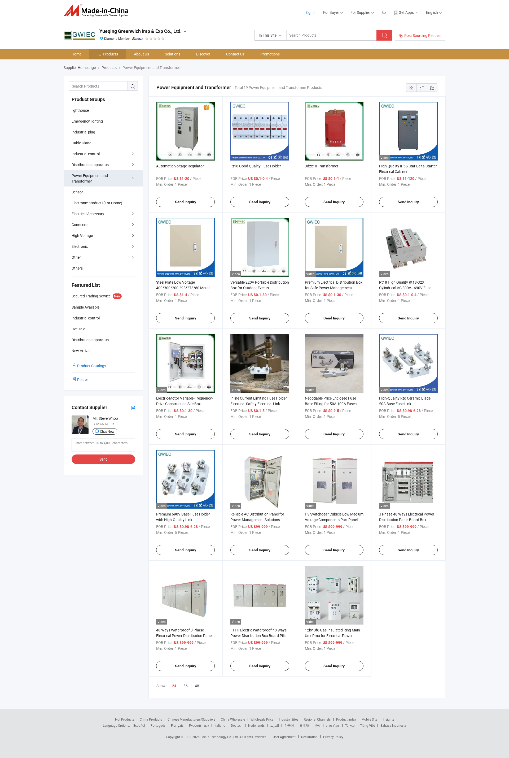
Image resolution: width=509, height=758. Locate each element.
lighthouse (80, 110)
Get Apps (406, 12)
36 (185, 685)
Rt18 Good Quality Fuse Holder (255, 165)
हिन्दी (318, 725)
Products (110, 54)
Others (77, 268)
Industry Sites (288, 719)
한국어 (289, 725)
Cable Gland (81, 142)
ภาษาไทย (333, 725)
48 (197, 685)
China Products (151, 719)
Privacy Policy (333, 737)
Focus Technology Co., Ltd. (219, 737)
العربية (274, 725)
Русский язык (199, 725)
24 (174, 686)
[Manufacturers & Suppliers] (98, 10)
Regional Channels (317, 719)
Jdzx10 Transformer (321, 165)
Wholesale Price (262, 719)
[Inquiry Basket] (384, 12)
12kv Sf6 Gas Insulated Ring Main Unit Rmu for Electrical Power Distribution (332, 635)
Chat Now (107, 431)
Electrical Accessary (88, 213)
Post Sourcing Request (423, 35)
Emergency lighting (87, 121)
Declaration (309, 737)
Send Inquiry (185, 202)
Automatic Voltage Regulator (180, 165)
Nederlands (256, 725)
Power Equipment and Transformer (90, 178)
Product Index (346, 719)
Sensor (77, 191)
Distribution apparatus (90, 164)
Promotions (270, 54)
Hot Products (124, 719)
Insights (388, 719)
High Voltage (82, 235)
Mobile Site (369, 719)
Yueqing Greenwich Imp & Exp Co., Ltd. (140, 31)
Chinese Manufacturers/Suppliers (191, 719)
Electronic (80, 246)
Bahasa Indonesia (393, 725)
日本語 (304, 725)
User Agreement (284, 737)
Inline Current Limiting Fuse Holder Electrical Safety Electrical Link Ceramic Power (258, 404)
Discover (203, 54)
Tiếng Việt (367, 725)
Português (158, 725)
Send (103, 459)
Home (76, 54)
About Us (141, 54)
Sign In (311, 12)
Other (76, 257)
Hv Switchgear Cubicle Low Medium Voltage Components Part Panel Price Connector (334, 520)
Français (177, 725)
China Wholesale (233, 719)
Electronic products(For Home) (97, 202)
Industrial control (86, 153)
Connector (80, 224)
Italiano (219, 725)
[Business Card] (133, 407)
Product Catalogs (91, 365)
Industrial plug (83, 132)
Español (139, 725)
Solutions (172, 54)
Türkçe (349, 725)
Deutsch (237, 725)
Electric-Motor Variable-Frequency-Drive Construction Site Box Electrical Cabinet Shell (184, 404)
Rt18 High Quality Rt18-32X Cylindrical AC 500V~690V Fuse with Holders (405, 288)
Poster (82, 379)
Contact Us (235, 54)
